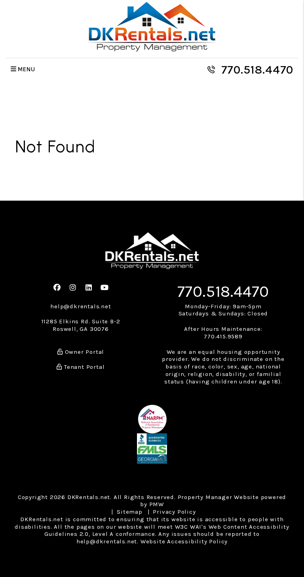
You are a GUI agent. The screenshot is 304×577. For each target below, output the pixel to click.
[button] (57, 288)
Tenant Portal (83, 366)
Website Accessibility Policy (184, 541)
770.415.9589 (223, 336)
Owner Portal (83, 351)
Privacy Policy (174, 511)
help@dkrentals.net (80, 306)
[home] (151, 26)
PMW (156, 504)
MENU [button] (26, 69)
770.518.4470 (257, 70)
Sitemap (129, 511)
